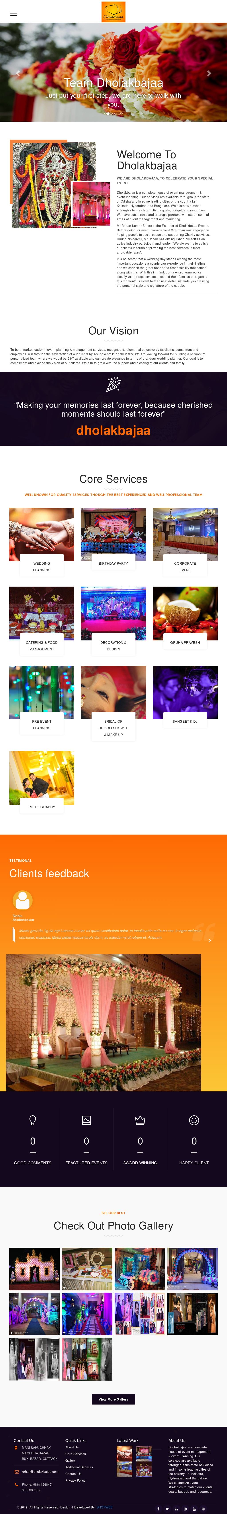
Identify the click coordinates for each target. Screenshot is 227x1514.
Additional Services (79, 1467)
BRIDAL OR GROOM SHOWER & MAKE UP (113, 728)
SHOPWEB (104, 1507)
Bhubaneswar (23, 919)
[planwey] (113, 11)
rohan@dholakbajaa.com (40, 1471)
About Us (72, 1447)
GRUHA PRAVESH (185, 642)
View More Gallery (113, 1399)
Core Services (75, 1454)
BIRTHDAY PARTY (113, 563)
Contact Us (73, 1473)
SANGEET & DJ (185, 721)
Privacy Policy (75, 1480)
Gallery (70, 1460)
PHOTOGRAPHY (42, 806)
